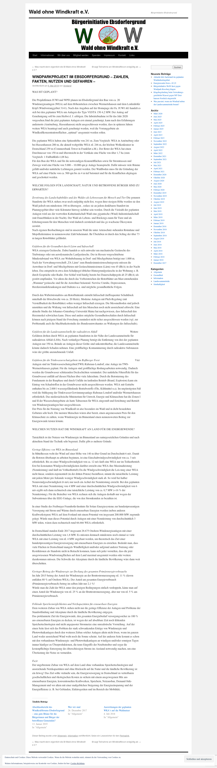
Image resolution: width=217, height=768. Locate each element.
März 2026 (158, 113)
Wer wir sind (74, 707)
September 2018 (160, 235)
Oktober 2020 (159, 177)
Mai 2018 (157, 247)
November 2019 (160, 195)
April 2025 (158, 122)
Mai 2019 (157, 211)
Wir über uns (63, 55)
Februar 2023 (159, 137)
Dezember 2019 (160, 192)
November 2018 (160, 229)
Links (132, 55)
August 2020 (159, 180)
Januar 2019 (158, 223)
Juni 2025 (158, 116)
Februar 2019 (159, 220)
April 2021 (158, 168)
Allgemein (62, 735)
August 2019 (159, 202)
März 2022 (158, 153)
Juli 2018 (157, 241)
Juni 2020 (158, 183)
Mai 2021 (157, 165)
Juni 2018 (158, 244)
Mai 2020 (157, 186)
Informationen (47, 55)
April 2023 (158, 134)
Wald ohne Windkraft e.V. (59, 11)
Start (35, 55)
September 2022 (160, 144)
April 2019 (158, 214)
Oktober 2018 (159, 232)
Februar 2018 (159, 256)
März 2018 (158, 253)
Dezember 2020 (160, 174)
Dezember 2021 (160, 156)
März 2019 (158, 217)
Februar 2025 (159, 125)
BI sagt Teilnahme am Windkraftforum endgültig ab (116, 66)
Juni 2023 (158, 131)
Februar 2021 (159, 171)
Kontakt (122, 55)
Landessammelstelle (162, 281)
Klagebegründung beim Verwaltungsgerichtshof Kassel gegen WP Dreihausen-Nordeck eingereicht (169, 95)
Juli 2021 (157, 162)
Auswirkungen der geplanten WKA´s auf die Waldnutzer (117, 708)
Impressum (109, 55)
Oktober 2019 (159, 198)
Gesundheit (158, 275)
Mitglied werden (80, 55)
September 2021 (160, 159)
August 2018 (159, 238)
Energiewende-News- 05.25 (165, 83)
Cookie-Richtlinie (78, 763)
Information (73, 735)
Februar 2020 (159, 189)
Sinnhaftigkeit (159, 284)
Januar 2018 (158, 259)
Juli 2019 (157, 205)
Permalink (124, 735)
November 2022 (160, 141)
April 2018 (158, 250)
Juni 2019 (158, 208)
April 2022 (158, 150)
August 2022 (159, 147)
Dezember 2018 (160, 226)
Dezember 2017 (160, 262)
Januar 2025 (158, 128)
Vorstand (67, 85)
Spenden (96, 55)
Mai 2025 (157, 119)
